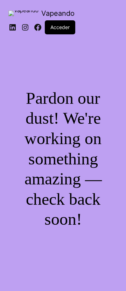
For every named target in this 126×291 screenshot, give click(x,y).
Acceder (60, 27)
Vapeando (58, 13)
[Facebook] (38, 27)
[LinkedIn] (12, 27)
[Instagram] (25, 27)
